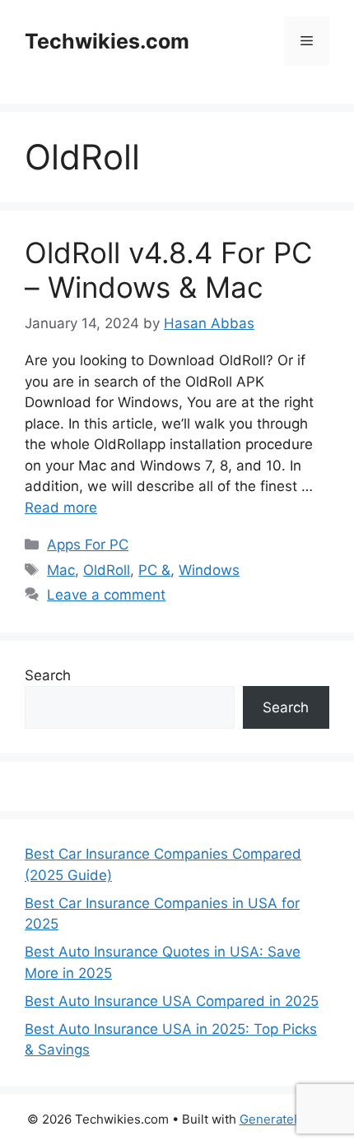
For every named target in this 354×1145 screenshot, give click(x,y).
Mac (61, 570)
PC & (154, 570)
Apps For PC (87, 544)
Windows (209, 570)
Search (48, 675)
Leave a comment (106, 594)
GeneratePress (284, 1119)
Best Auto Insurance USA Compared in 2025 (172, 1001)
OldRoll (106, 570)
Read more (61, 507)
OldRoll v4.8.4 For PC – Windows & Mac (168, 269)
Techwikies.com (107, 41)
